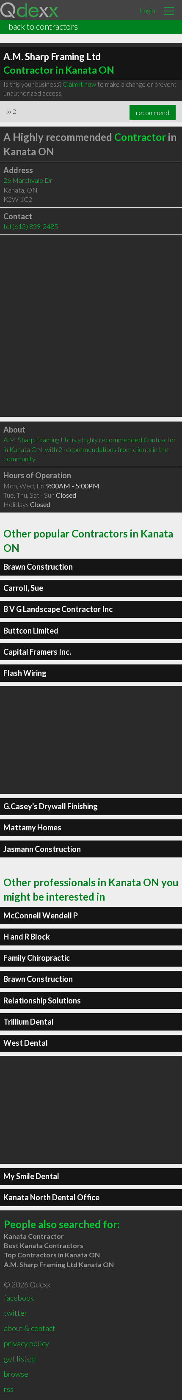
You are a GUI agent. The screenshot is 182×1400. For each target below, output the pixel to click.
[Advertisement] (91, 326)
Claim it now (79, 84)
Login (147, 10)
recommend (152, 112)
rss (9, 1389)
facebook (19, 1297)
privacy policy (26, 1343)
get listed (20, 1358)
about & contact (29, 1328)
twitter (16, 1312)
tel (30, 226)
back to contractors (43, 26)
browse (16, 1373)
